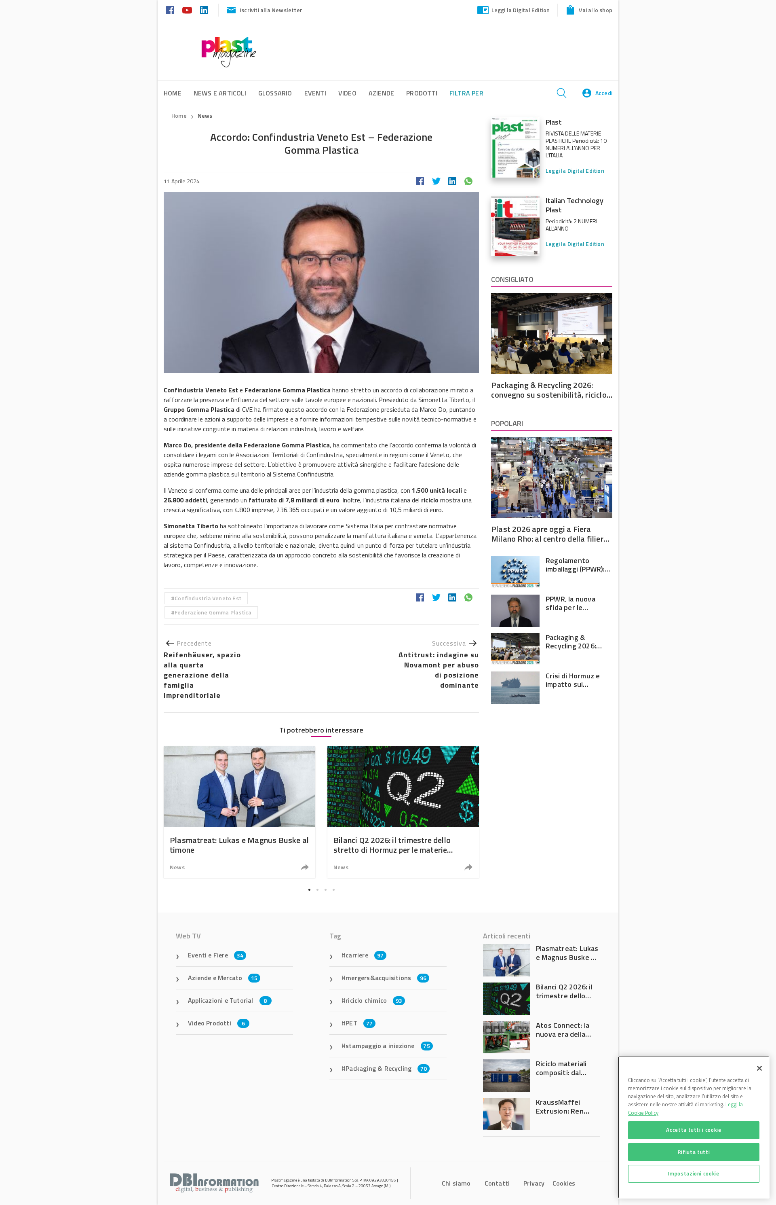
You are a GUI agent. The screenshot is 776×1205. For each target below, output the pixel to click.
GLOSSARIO (275, 93)
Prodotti (421, 93)
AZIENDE (381, 93)
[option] (239, 812)
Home (179, 115)
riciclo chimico (374, 1000)
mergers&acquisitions (386, 978)
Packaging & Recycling (386, 1068)
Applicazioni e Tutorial (227, 1000)
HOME (172, 93)
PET (359, 1023)
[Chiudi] (759, 1068)
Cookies (563, 1183)
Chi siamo (456, 1183)
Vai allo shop (595, 10)
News (205, 115)
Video (347, 93)
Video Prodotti (216, 1023)
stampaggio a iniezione (388, 1045)
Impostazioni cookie (693, 1173)
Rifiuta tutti (694, 1152)
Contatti (497, 1183)
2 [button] (317, 890)
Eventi (315, 93)
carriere (365, 955)
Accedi (603, 93)
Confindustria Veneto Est (208, 598)
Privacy (533, 1183)
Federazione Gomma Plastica (213, 612)
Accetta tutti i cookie (693, 1130)
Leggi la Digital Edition (520, 10)
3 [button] (325, 890)
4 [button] (333, 890)
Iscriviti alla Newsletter (271, 10)
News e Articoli (220, 93)
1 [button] (309, 890)
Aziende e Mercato (223, 978)
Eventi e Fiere (215, 955)
